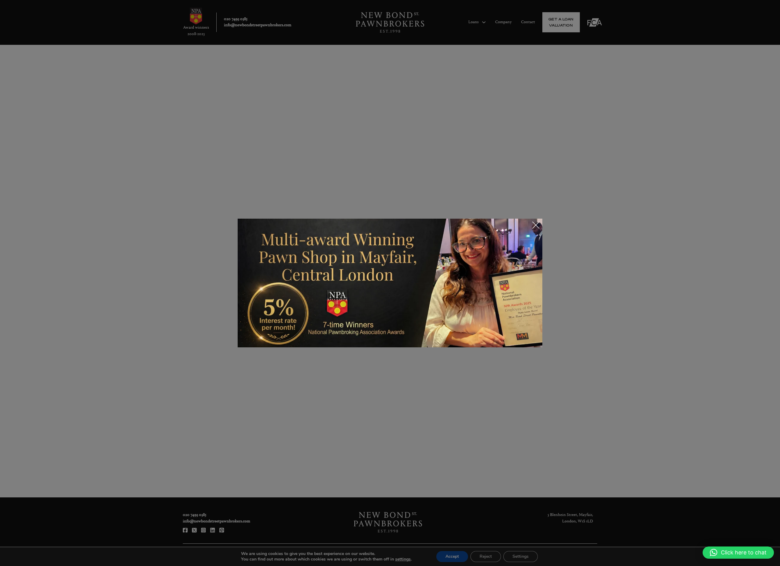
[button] (738, 552)
